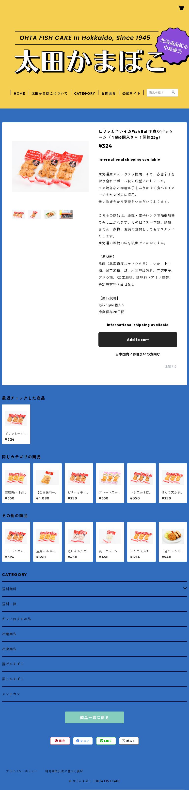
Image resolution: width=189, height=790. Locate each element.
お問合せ (108, 93)
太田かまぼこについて (50, 93)
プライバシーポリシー (21, 771)
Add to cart (138, 339)
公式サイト (131, 93)
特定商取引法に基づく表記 (64, 771)
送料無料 (9, 589)
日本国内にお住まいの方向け (137, 354)
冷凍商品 (9, 649)
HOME (19, 93)
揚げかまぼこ (13, 664)
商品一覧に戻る (94, 717)
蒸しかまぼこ (13, 679)
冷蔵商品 (9, 634)
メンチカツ (11, 694)
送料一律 (9, 604)
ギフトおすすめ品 (16, 619)
